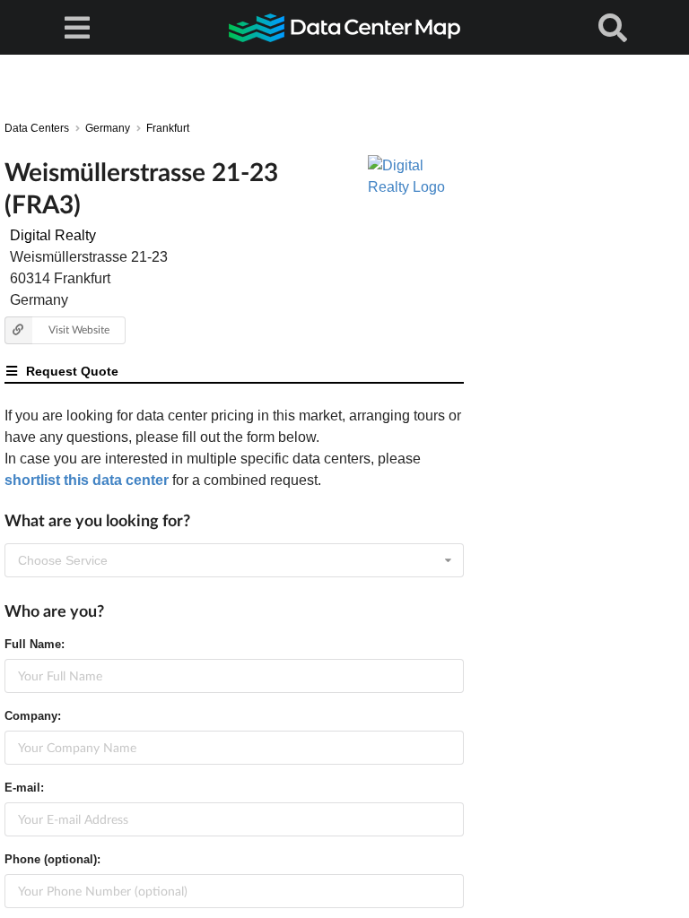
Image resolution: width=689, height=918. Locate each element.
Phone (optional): (52, 859)
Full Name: (34, 644)
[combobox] (234, 560)
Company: (32, 716)
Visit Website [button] (78, 329)
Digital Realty (53, 235)
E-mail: (24, 787)
